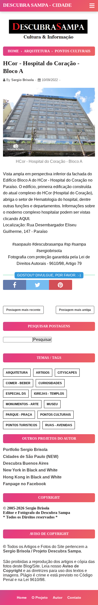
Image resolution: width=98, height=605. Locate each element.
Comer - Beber (18, 383)
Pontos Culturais (55, 414)
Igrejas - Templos (49, 393)
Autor (57, 597)
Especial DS (16, 393)
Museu (52, 404)
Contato (74, 597)
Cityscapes (67, 372)
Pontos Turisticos (21, 425)
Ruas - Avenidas (58, 425)
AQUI (24, 219)
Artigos (43, 372)
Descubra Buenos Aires (25, 463)
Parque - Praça (19, 414)
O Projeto (40, 597)
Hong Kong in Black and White (32, 477)
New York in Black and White (30, 470)
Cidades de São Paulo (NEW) (30, 456)
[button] (92, 6)
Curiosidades (50, 383)
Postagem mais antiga (75, 310)
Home (22, 597)
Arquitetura (17, 372)
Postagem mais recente (23, 310)
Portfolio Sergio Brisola (25, 449)
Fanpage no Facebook (24, 484)
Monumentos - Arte (22, 404)
